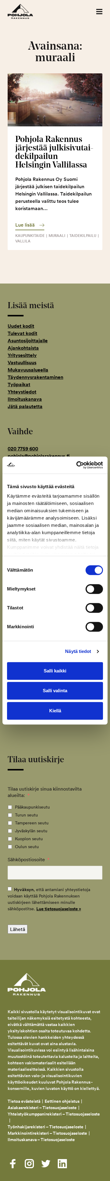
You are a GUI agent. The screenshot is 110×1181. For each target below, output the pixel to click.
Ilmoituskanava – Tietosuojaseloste (42, 1140)
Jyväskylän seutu (31, 831)
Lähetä (17, 929)
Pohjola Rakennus (27, 11)
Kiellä (55, 710)
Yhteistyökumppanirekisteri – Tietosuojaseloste (54, 1114)
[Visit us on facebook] (13, 1163)
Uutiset (22, 82)
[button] (99, 11)
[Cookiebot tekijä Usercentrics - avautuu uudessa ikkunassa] (77, 465)
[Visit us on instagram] (29, 1163)
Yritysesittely (22, 355)
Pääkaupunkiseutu (32, 807)
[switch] (94, 589)
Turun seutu (26, 815)
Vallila (23, 241)
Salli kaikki (55, 670)
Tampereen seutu (32, 823)
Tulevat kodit (22, 333)
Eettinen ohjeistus (62, 1101)
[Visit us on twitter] (46, 1163)
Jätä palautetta (25, 406)
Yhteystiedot (22, 392)
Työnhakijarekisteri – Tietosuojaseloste (45, 1127)
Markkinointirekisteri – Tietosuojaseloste (47, 1133)
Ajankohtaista (23, 348)
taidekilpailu (82, 235)
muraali (57, 235)
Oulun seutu (27, 846)
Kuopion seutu (29, 838)
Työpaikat (19, 384)
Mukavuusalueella (28, 370)
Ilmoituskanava (25, 399)
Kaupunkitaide (30, 235)
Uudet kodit (21, 326)
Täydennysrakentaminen (35, 377)
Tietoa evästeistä (24, 1101)
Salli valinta (55, 690)
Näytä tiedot (78, 651)
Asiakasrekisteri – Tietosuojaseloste (42, 1108)
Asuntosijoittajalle (28, 340)
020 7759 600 (23, 449)
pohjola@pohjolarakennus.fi (39, 456)
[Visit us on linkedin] (62, 1163)
